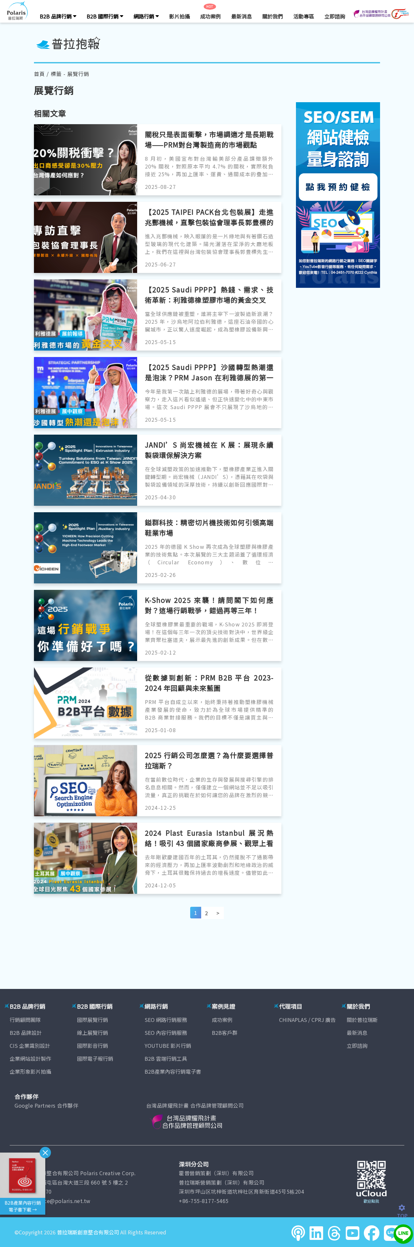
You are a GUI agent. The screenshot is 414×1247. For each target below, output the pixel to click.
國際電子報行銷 (95, 1058)
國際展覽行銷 (92, 1020)
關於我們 (272, 16)
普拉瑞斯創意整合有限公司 (88, 1232)
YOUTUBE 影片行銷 (168, 1045)
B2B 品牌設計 (26, 1032)
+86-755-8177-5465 (204, 1201)
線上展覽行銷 (92, 1032)
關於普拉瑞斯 (362, 1020)
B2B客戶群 (224, 1032)
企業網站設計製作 (30, 1058)
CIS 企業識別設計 (30, 1045)
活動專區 (303, 16)
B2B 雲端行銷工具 (166, 1058)
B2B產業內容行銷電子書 (173, 1071)
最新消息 (241, 16)
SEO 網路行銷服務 (166, 1020)
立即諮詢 (334, 16)
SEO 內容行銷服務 (166, 1032)
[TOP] (405, 1208)
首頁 (39, 74)
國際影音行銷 (92, 1045)
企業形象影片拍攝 (30, 1071)
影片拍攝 (179, 16)
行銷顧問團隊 (25, 1020)
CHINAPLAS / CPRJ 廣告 (307, 1020)
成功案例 (210, 16)
